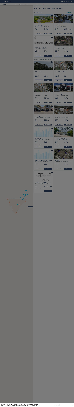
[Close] (73, 405)
